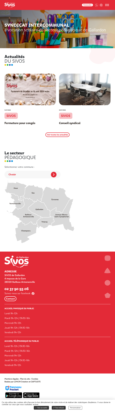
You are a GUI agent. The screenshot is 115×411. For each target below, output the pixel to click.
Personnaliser (75, 408)
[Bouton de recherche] (101, 5)
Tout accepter (42, 408)
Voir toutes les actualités (57, 135)
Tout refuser (59, 408)
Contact (10, 298)
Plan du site (25, 379)
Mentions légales (11, 379)
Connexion (87, 5)
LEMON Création (21, 382)
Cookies (34, 379)
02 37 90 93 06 (16, 288)
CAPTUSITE (36, 382)
